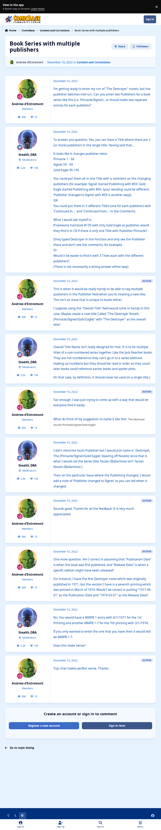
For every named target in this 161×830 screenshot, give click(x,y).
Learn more (7, 7)
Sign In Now (117, 725)
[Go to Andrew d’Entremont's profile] (12, 62)
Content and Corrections (93, 62)
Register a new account (44, 725)
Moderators (29, 160)
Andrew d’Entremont (29, 62)
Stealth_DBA (27, 155)
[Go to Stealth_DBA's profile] (27, 139)
